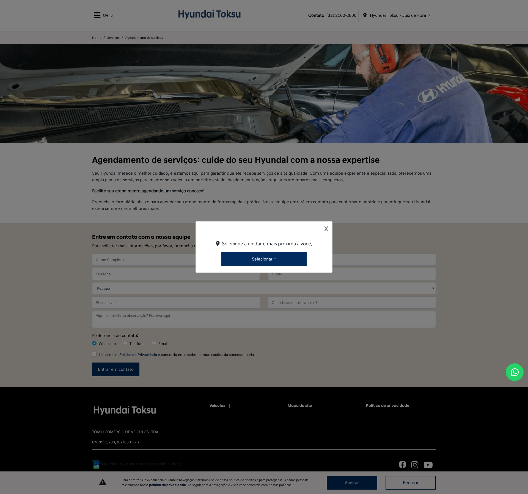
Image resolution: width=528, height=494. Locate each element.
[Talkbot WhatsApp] (515, 372)
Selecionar (262, 259)
